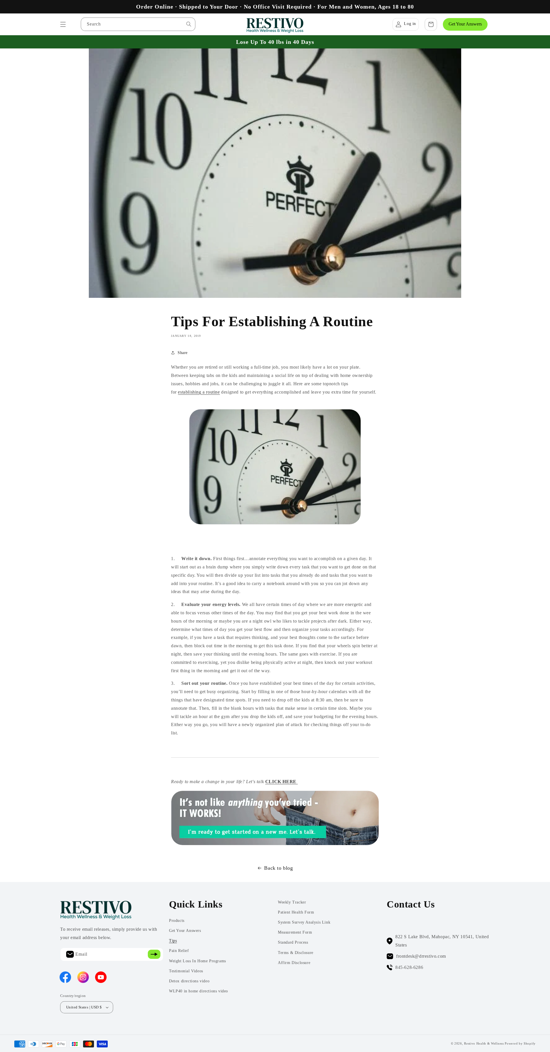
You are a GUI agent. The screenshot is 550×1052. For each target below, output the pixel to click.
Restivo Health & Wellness (484, 1043)
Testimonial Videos (186, 971)
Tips (173, 940)
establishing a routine (199, 392)
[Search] (188, 24)
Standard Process (293, 942)
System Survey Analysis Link (304, 922)
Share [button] (183, 353)
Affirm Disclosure (294, 963)
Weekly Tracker (292, 902)
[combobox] (138, 24)
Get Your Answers (465, 23)
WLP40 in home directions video (198, 991)
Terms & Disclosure (295, 953)
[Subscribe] (154, 954)
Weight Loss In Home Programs (197, 961)
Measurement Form (295, 932)
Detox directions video (189, 981)
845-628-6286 (409, 967)
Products (176, 920)
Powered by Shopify (520, 1043)
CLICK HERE (281, 781)
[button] (63, 24)
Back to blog (278, 868)
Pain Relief (179, 951)
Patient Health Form (296, 912)
